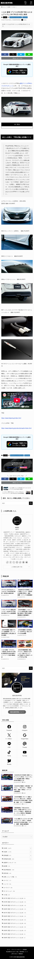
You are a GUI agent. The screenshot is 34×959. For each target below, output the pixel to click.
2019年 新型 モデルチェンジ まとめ (14, 905)
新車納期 (7, 855)
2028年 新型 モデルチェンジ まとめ (14, 937)
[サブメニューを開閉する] (30, 848)
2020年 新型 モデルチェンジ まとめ (14, 909)
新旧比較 (7, 873)
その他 (6, 895)
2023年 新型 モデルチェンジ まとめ (14, 920)
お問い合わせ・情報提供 (17, 953)
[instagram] (17, 562)
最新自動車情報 (7, 3)
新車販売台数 (8, 859)
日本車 (7, 848)
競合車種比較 (8, 870)
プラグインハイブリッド (15, 17)
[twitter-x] (14, 562)
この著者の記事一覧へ (17, 567)
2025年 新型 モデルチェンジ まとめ (14, 927)
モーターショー (9, 891)
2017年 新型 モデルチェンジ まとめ (14, 898)
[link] (7, 562)
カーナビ (7, 880)
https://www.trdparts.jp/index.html (11, 418)
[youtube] (26, 562)
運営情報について (24, 951)
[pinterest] (23, 562)
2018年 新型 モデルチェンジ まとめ (14, 902)
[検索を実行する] (31, 503)
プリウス (25, 17)
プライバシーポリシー (16, 949)
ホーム (8, 949)
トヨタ (5, 17)
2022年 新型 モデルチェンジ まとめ (14, 916)
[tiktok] (20, 562)
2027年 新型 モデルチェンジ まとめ (14, 934)
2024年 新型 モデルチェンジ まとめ (14, 923)
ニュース (7, 884)
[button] (5, 54)
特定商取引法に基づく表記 (12, 951)
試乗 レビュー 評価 (10, 877)
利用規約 (25, 949)
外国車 (7, 852)
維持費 (6, 866)
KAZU (17, 527)
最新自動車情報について (17, 712)
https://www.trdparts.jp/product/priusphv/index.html (16, 428)
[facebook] (10, 562)
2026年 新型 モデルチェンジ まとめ (14, 930)
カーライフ (7, 887)
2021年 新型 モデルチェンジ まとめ (14, 912)
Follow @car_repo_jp (12, 467)
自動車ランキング (9, 862)
